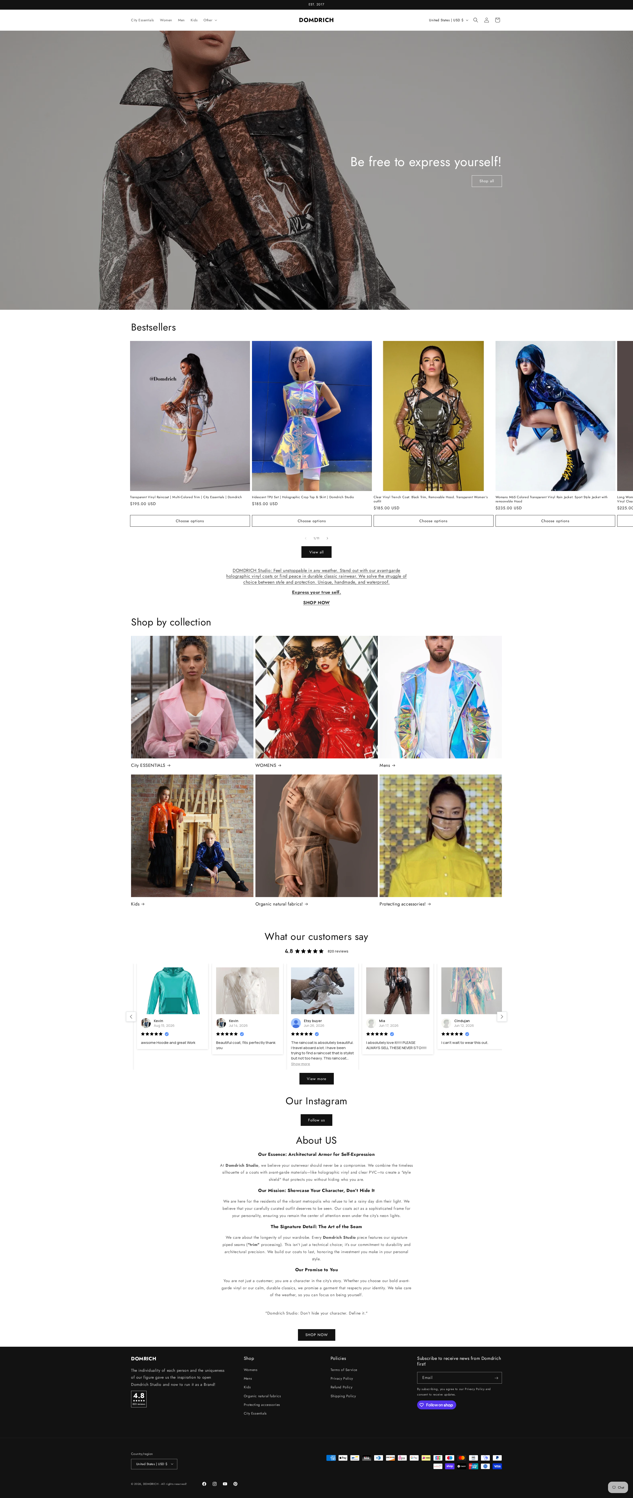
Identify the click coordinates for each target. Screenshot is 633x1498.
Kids (135, 904)
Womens (251, 1369)
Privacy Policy (342, 1378)
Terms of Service (344, 1369)
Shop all (487, 181)
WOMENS (265, 765)
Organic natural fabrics (262, 1396)
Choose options (190, 521)
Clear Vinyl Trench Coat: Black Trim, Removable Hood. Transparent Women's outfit (431, 499)
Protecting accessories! (403, 904)
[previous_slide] (131, 1017)
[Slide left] (305, 538)
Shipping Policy (343, 1396)
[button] (210, 20)
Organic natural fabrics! (279, 904)
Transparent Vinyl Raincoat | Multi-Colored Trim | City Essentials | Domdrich (186, 497)
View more (316, 1079)
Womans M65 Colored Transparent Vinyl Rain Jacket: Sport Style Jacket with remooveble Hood (552, 499)
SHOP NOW (316, 1335)
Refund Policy (342, 1387)
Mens (385, 765)
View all (316, 552)
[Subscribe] (496, 1378)
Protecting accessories (262, 1404)
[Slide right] (327, 538)
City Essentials (255, 1413)
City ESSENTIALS (148, 765)
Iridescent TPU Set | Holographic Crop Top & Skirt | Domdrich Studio (303, 497)
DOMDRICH (151, 1484)
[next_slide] (502, 1017)
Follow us (316, 1120)
